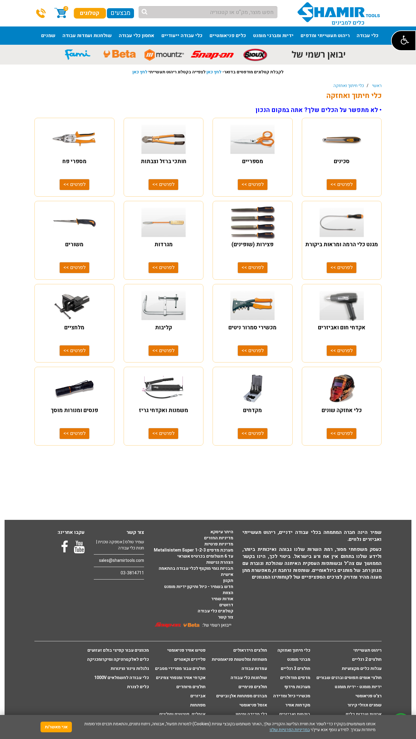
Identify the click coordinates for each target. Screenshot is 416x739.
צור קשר (225, 617)
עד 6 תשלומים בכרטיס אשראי (205, 556)
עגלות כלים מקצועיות (362, 669)
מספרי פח (74, 161)
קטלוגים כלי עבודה (215, 611)
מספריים (252, 161)
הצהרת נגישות (219, 562)
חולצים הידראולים (250, 650)
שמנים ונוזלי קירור (364, 705)
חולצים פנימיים (252, 687)
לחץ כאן (213, 72)
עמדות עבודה (254, 669)
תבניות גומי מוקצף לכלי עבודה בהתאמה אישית (196, 572)
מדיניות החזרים (218, 538)
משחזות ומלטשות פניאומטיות (239, 660)
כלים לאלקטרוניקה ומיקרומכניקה (118, 660)
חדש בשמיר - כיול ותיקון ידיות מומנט (198, 587)
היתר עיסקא (221, 532)
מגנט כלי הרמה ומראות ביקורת (341, 244)
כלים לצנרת (138, 687)
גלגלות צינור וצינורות (130, 669)
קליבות (163, 328)
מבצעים (120, 13)
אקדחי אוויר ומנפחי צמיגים (181, 678)
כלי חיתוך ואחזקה (348, 85)
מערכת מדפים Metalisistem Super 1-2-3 (193, 550)
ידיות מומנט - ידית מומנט (358, 687)
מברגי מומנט (298, 660)
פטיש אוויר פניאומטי (186, 650)
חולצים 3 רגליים (295, 669)
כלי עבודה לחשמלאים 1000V (121, 678)
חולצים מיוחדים (191, 687)
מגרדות (163, 244)
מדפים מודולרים (295, 678)
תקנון (228, 581)
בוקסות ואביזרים (294, 714)
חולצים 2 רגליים (367, 660)
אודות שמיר (222, 599)
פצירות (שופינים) (252, 244)
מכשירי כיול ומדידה (291, 696)
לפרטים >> (74, 184)
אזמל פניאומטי (253, 705)
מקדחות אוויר (297, 705)
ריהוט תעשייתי (367, 650)
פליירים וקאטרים (190, 660)
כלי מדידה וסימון (251, 714)
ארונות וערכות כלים (364, 714)
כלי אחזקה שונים (342, 410)
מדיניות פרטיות (218, 544)
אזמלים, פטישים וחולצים (182, 714)
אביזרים (198, 696)
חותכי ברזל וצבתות (163, 161)
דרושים (226, 605)
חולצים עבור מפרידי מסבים (180, 669)
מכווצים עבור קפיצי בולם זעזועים (118, 650)
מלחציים (74, 328)
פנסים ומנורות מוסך (74, 410)
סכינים (342, 161)
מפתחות (198, 705)
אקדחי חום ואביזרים (341, 328)
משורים (74, 244)
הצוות (228, 593)
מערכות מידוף (297, 687)
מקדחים (252, 410)
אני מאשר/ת (56, 727)
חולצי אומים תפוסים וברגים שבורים (349, 678)
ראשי (377, 85)
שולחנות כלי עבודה (249, 678)
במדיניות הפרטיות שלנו (290, 730)
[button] (403, 40)
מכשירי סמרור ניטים (252, 328)
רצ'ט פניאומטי (368, 696)
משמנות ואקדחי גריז (163, 410)
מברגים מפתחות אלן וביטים (241, 696)
